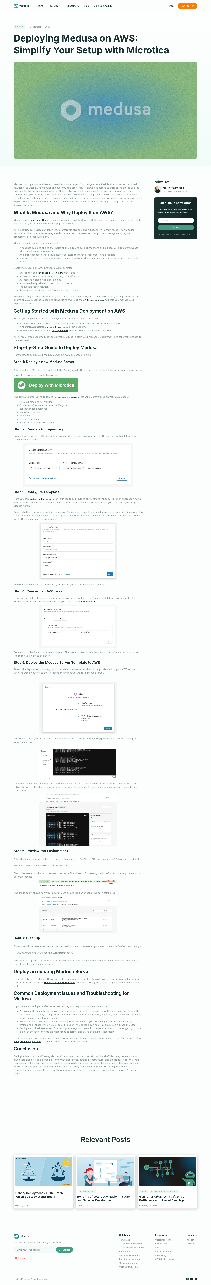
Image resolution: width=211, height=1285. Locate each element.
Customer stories (164, 1240)
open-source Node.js (39, 220)
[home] (21, 6)
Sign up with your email (56, 327)
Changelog (160, 1255)
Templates (124, 1240)
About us (191, 1240)
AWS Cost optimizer (165, 1259)
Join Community (103, 5)
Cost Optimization (128, 1267)
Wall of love (161, 1244)
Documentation (163, 1251)
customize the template (41, 499)
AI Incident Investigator (131, 1244)
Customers (73, 5)
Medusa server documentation (59, 982)
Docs (172, 5)
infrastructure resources (66, 397)
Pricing (39, 5)
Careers (190, 1244)
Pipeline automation (129, 1259)
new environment (89, 601)
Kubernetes (125, 1251)
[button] (55, 5)
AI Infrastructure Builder (131, 1248)
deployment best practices (27, 1041)
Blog (86, 5)
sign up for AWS (60, 330)
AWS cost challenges (93, 300)
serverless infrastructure (50, 273)
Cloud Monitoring (128, 1263)
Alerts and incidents (129, 1255)
